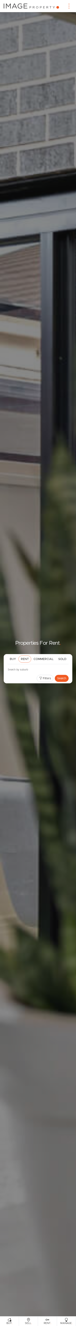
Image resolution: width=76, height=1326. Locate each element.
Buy (13, 659)
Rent (25, 659)
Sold (62, 659)
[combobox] (38, 670)
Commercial (43, 659)
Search (61, 678)
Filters (46, 678)
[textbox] (23, 669)
